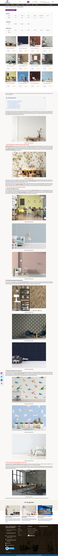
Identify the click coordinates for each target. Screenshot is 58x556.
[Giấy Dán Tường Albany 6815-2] (23, 59)
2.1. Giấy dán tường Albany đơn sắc (13, 103)
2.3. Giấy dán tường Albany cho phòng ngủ (14, 106)
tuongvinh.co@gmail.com (10, 545)
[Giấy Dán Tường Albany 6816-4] (35, 41)
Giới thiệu (19, 528)
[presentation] (5, 514)
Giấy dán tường (20, 530)
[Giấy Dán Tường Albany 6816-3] (35, 59)
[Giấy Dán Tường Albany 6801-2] (10, 41)
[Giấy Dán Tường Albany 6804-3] (23, 41)
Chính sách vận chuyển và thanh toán (33, 530)
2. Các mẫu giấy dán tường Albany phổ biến (13, 102)
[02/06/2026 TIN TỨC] (29, 510)
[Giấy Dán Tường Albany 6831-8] (35, 76)
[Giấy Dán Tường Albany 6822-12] (23, 76)
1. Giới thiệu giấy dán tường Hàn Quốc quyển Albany (14, 101)
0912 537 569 (8, 543)
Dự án (19, 533)
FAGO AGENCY (40, 555)
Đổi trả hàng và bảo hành (31, 533)
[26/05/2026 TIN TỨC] (45, 510)
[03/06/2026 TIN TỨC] (12, 510)
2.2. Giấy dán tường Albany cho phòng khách (14, 105)
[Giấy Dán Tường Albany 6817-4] (47, 59)
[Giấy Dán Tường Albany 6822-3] (10, 76)
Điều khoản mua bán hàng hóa (32, 528)
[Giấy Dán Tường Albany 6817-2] (47, 41)
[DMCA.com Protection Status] (31, 535)
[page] (48, 5)
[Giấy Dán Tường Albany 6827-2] (47, 76)
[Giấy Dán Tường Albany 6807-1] (10, 59)
